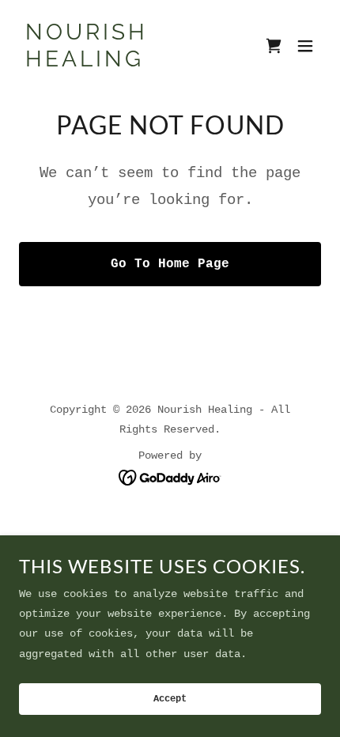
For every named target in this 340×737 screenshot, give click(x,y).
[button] (305, 46)
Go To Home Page (170, 264)
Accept (170, 699)
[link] (124, 63)
